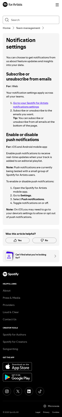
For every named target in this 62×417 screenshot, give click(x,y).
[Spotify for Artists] (12, 5)
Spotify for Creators (15, 342)
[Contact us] (54, 256)
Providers (8, 305)
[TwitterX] (18, 391)
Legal (37, 412)
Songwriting (10, 349)
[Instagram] (7, 391)
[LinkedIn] (29, 391)
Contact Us (9, 319)
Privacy (46, 412)
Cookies (55, 412)
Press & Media (11, 298)
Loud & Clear (11, 312)
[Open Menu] (57, 5)
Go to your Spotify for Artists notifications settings (30, 105)
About (7, 290)
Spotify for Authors (14, 334)
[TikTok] (40, 391)
